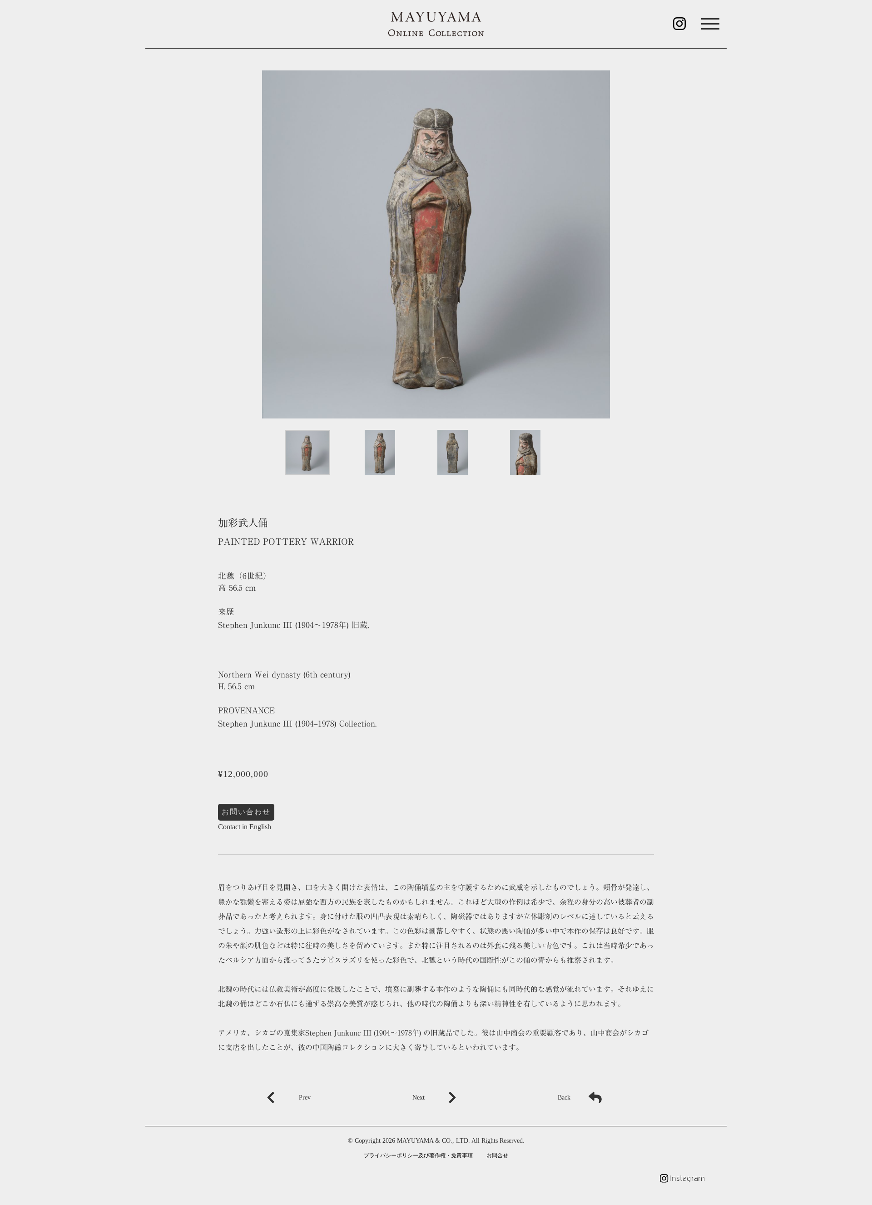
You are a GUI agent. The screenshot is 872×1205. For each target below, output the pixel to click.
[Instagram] (679, 26)
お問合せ (497, 1155)
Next (418, 1097)
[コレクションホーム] (436, 23)
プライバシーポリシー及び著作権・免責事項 (418, 1155)
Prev (305, 1097)
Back (564, 1097)
